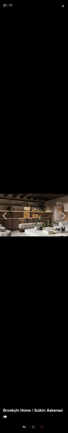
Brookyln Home (17, 410)
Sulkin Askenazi (48, 410)
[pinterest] (42, 427)
